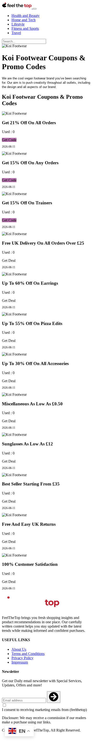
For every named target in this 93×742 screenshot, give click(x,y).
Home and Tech (23, 20)
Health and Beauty (25, 16)
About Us (18, 649)
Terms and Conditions (28, 654)
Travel (16, 33)
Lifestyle (18, 24)
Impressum (19, 662)
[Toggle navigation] (34, 9)
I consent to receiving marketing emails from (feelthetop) (44, 710)
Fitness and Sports (25, 28)
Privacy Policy (22, 658)
